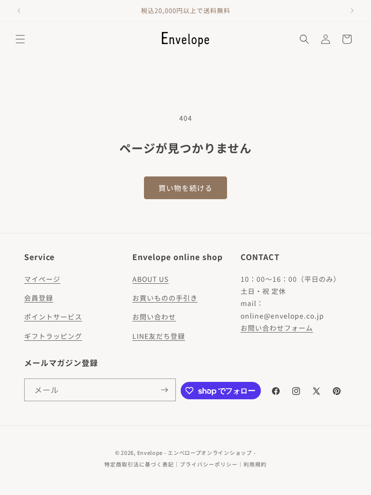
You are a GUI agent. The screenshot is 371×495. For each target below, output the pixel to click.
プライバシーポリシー (209, 464)
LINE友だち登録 (158, 336)
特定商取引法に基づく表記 (139, 464)
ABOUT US (150, 279)
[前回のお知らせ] (18, 10)
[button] (20, 39)
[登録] (164, 390)
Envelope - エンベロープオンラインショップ (194, 452)
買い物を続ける (185, 188)
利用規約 (255, 464)
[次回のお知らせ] (352, 10)
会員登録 (38, 298)
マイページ (42, 279)
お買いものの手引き (165, 298)
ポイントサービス (53, 316)
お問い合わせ (154, 316)
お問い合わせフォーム (277, 328)
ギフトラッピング (53, 336)
